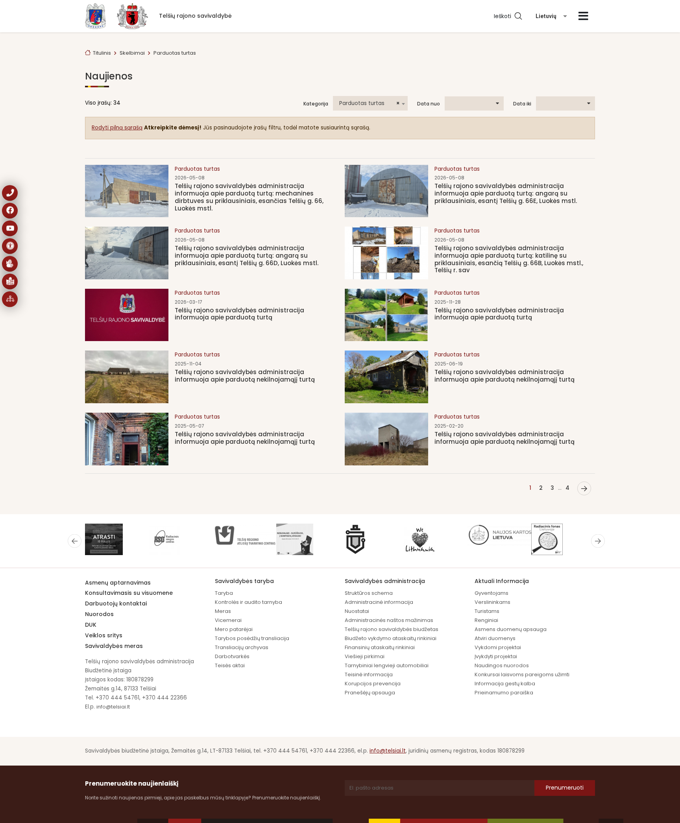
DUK (90, 625)
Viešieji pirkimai (364, 656)
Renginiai (486, 620)
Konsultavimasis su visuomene (129, 593)
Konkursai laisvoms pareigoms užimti (522, 674)
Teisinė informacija (369, 674)
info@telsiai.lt (113, 706)
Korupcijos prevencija (373, 683)
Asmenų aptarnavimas (118, 583)
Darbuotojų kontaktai (116, 603)
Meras (223, 611)
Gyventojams (491, 593)
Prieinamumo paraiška (504, 692)
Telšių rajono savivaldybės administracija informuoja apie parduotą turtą (239, 314)
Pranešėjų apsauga (370, 692)
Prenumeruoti (565, 788)
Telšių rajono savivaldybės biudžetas (391, 629)
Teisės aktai (230, 665)
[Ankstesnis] (74, 541)
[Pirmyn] (584, 488)
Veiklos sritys (103, 635)
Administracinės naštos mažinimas (389, 620)
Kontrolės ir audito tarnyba (248, 602)
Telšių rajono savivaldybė (195, 16)
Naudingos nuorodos (502, 665)
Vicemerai (228, 620)
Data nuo (428, 104)
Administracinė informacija (379, 602)
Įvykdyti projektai (496, 656)
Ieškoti (504, 16)
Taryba (224, 593)
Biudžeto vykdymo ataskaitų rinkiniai (390, 638)
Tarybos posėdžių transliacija (252, 638)
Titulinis (102, 53)
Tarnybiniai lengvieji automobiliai (387, 665)
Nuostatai (357, 611)
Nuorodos (99, 614)
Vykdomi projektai (498, 647)
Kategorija (315, 104)
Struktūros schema (369, 593)
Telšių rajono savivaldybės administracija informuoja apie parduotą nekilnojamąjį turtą (245, 376)
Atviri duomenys (495, 638)
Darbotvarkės (232, 656)
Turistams (487, 611)
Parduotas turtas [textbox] (369, 103)
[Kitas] (598, 541)
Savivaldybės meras (114, 646)
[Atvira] (583, 16)
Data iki (522, 104)
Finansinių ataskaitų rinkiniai (380, 647)
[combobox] (370, 103)
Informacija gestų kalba (505, 683)
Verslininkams (492, 602)
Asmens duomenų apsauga (511, 629)
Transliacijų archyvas (241, 647)
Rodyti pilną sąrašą (117, 127)
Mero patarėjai (234, 629)
